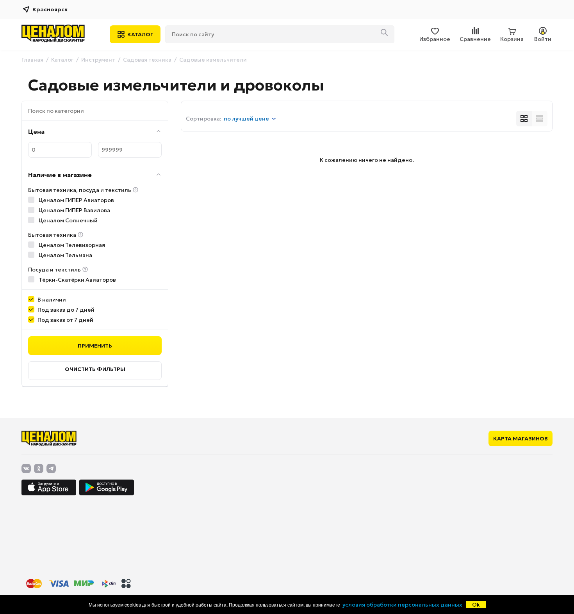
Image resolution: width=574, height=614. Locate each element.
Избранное (434, 39)
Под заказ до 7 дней (65, 309)
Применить (95, 345)
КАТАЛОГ (140, 34)
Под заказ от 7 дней (65, 319)
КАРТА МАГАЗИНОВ (520, 438)
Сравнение (475, 39)
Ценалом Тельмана (64, 255)
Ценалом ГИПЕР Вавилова (73, 210)
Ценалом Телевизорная (71, 244)
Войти (542, 39)
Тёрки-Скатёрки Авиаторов (76, 279)
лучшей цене (246, 118)
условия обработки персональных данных (402, 604)
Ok (476, 604)
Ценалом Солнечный (67, 220)
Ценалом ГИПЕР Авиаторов (75, 200)
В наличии (51, 299)
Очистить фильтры (95, 369)
